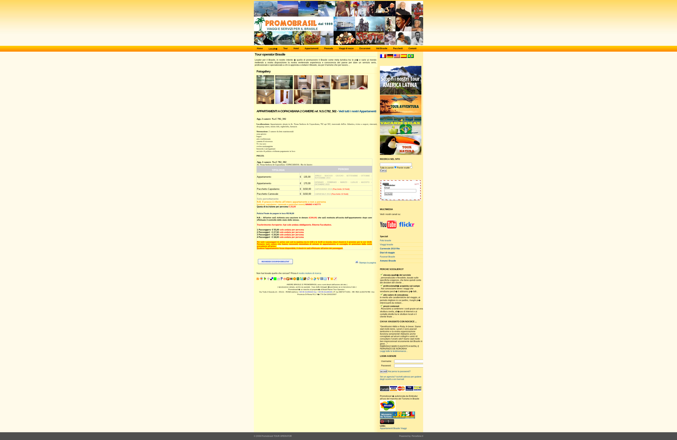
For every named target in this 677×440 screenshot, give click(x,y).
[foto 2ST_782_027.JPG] (303, 88)
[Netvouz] (301, 279)
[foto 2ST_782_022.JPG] (359, 88)
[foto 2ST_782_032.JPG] (265, 88)
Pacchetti (398, 48)
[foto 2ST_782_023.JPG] (340, 88)
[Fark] (281, 279)
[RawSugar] (304, 279)
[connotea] (268, 279)
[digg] (278, 279)
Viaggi (404, 428)
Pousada (328, 48)
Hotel (296, 48)
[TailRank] (328, 279)
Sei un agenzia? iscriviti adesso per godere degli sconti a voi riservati (400, 378)
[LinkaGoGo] (291, 279)
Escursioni (364, 48)
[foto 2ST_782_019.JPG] (284, 103)
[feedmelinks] (284, 279)
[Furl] (287, 279)
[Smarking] (321, 279)
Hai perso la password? (399, 371)
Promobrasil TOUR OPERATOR (276, 436)
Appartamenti (311, 48)
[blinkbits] (258, 279)
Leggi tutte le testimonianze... (394, 351)
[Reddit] (308, 279)
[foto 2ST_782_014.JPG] (321, 103)
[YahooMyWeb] (335, 279)
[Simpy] (318, 279)
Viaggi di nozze (346, 48)
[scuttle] (311, 279)
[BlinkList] (261, 279)
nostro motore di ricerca (310, 273)
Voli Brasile (381, 48)
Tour (285, 48)
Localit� (273, 49)
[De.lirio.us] (275, 279)
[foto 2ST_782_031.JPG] (284, 88)
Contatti (412, 48)
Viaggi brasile (386, 244)
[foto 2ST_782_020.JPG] (265, 103)
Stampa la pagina (367, 262)
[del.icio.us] (271, 279)
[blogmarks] (265, 279)
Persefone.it (417, 436)
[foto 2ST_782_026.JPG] (321, 88)
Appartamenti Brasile (390, 428)
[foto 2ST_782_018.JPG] (303, 103)
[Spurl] (325, 279)
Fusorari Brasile (387, 257)
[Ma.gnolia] (294, 279)
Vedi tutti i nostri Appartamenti (357, 111)
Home (260, 48)
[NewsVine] (298, 279)
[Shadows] (315, 279)
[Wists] (331, 279)
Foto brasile (385, 240)
